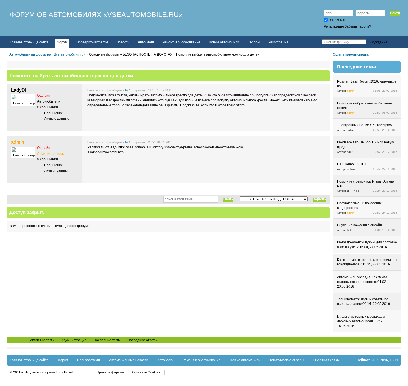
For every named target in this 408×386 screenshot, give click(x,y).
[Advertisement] (168, 280)
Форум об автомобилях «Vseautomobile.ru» (96, 14)
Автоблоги (146, 42)
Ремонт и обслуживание (181, 42)
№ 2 (128, 142)
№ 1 (128, 90)
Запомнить (337, 20)
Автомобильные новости (128, 360)
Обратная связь (326, 360)
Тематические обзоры (287, 360)
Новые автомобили (224, 42)
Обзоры (254, 42)
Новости (123, 42)
